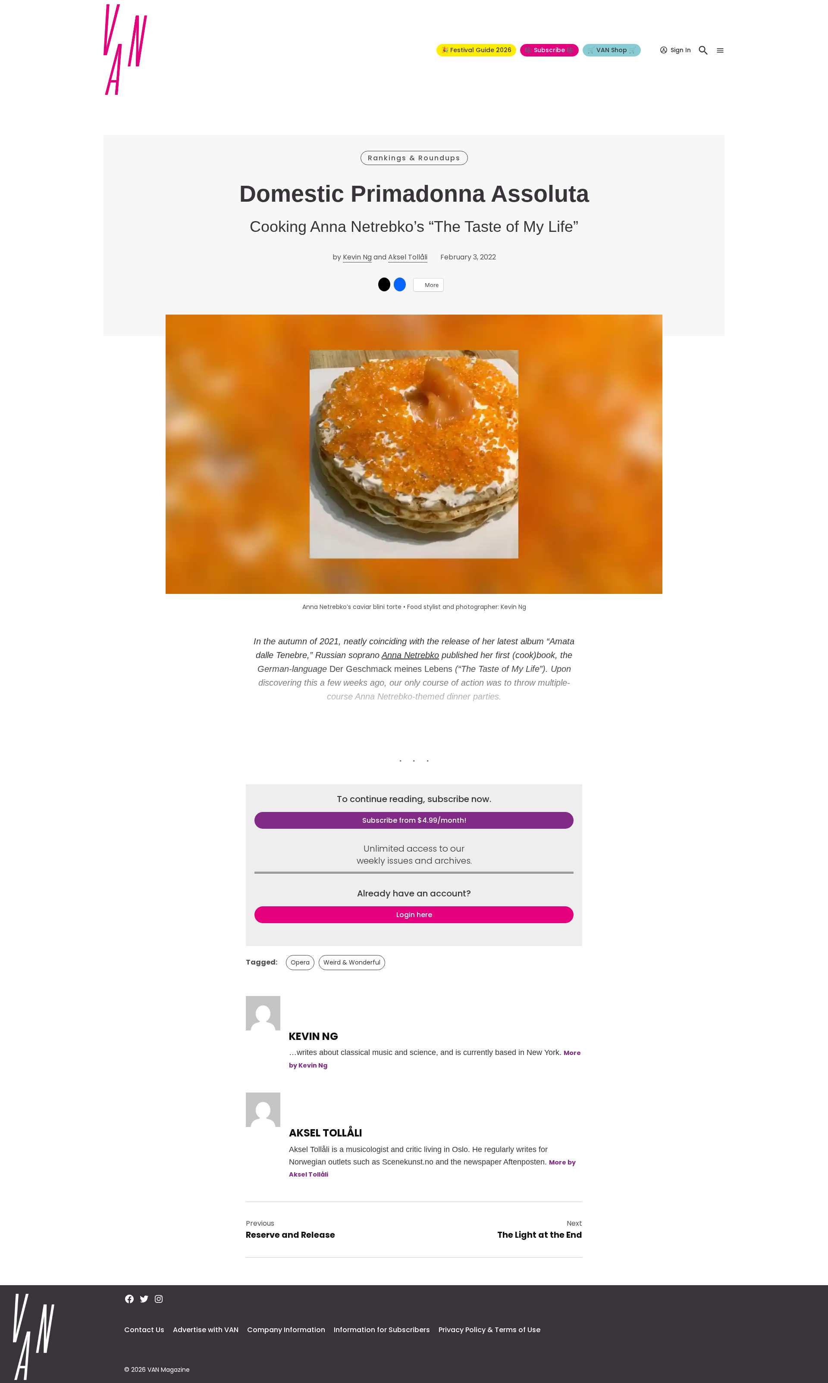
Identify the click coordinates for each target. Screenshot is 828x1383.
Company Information (286, 1330)
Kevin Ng (357, 257)
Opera (300, 962)
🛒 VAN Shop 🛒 (611, 50)
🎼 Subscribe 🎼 (549, 50)
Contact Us (144, 1330)
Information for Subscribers (382, 1330)
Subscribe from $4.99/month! (414, 820)
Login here (414, 915)
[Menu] (720, 50)
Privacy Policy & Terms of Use (489, 1330)
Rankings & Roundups (414, 158)
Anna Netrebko (410, 655)
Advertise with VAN (205, 1330)
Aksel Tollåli (407, 257)
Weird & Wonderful (351, 962)
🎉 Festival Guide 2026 (476, 50)
